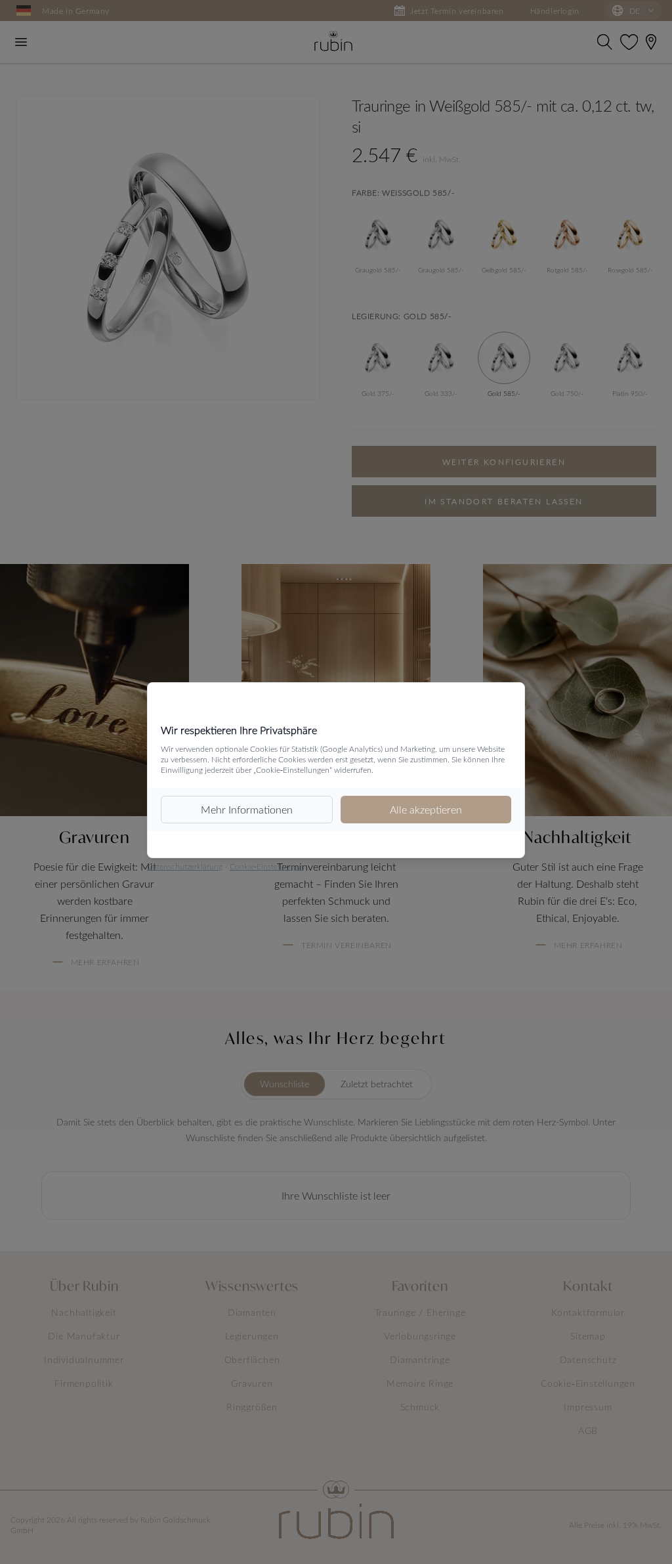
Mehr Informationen (247, 809)
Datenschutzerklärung (184, 866)
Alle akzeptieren (426, 809)
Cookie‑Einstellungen (266, 866)
